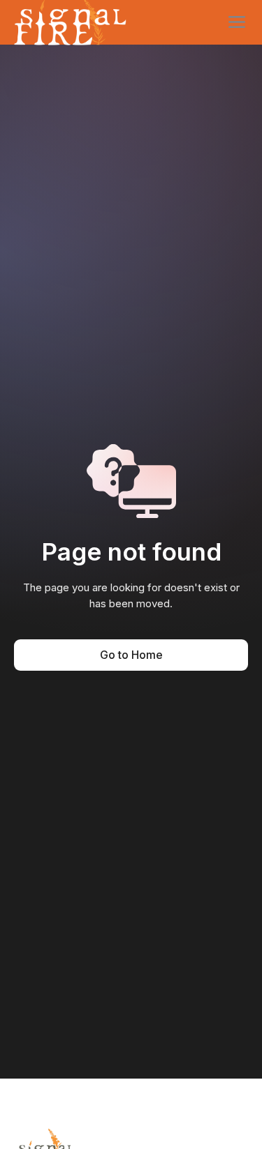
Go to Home (131, 655)
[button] (236, 22)
